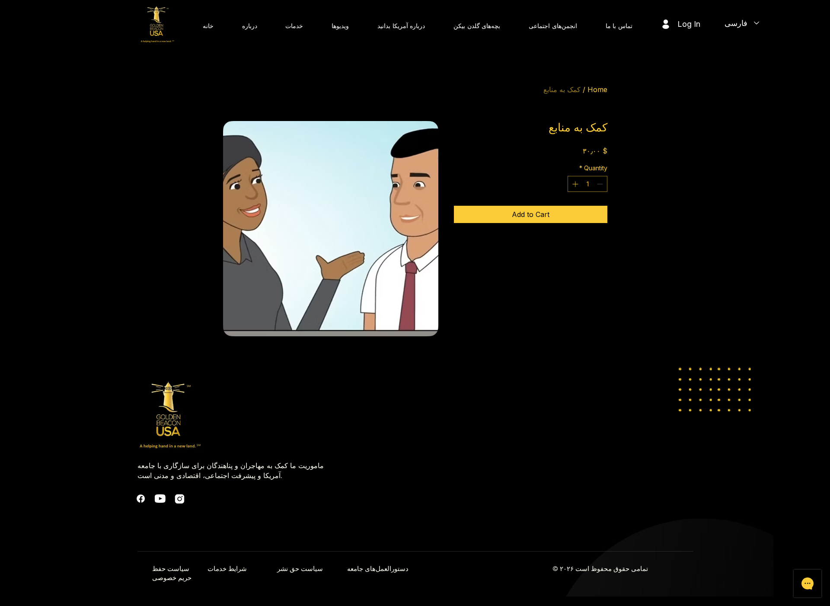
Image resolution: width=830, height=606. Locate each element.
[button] (250, 25)
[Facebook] (140, 498)
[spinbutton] (587, 183)
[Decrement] (600, 183)
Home (597, 89)
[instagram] (179, 498)
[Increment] (574, 183)
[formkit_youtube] (160, 498)
